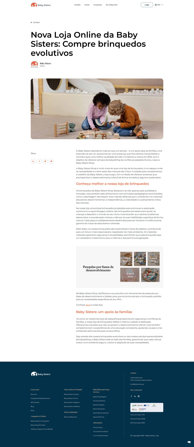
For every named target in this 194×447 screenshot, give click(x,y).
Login (147, 5)
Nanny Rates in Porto (71, 398)
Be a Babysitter (112, 5)
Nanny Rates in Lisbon (71, 394)
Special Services (98, 417)
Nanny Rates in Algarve (72, 402)
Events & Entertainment (101, 413)
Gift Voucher (35, 402)
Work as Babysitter (71, 412)
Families (77, 5)
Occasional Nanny (99, 401)
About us (34, 394)
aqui (88, 305)
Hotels (86, 5)
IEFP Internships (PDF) (137, 423)
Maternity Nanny (98, 405)
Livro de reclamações (100, 435)
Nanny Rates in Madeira (72, 406)
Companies (97, 5)
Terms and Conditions (100, 431)
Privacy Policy (98, 427)
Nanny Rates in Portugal (73, 389)
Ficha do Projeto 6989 (137, 419)
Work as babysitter (70, 417)
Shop (32, 410)
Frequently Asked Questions (40, 398)
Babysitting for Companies (40, 421)
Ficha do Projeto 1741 (137, 415)
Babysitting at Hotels (38, 425)
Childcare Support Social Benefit (42, 429)
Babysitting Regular (99, 397)
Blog (32, 406)
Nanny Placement (99, 409)
